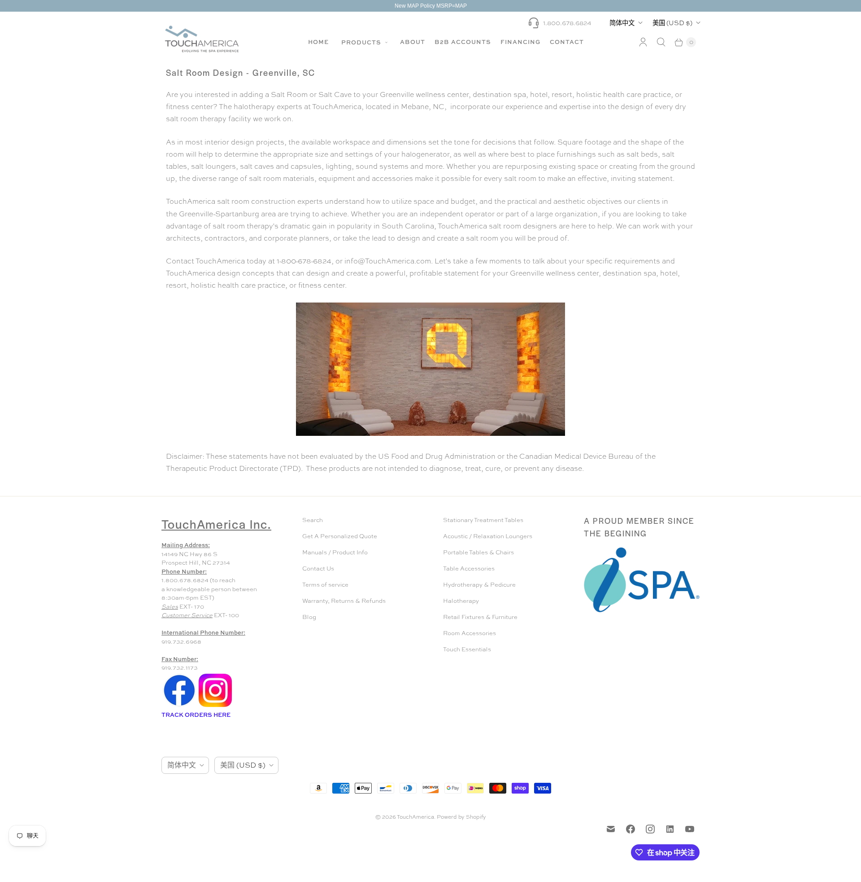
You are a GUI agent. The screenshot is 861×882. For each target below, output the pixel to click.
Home (318, 42)
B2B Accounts (463, 42)
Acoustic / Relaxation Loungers (487, 536)
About (412, 42)
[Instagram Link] (215, 706)
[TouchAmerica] (201, 39)
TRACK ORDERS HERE (196, 715)
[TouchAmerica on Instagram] (650, 829)
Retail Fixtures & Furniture (480, 617)
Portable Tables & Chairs (478, 552)
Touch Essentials (467, 649)
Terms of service (325, 584)
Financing (520, 42)
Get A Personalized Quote (339, 536)
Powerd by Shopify (461, 817)
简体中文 (622, 22)
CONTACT (567, 42)
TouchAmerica (415, 817)
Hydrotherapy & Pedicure (479, 584)
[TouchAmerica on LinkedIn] (670, 829)
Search (312, 520)
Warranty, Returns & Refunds (344, 601)
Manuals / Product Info (335, 552)
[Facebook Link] (179, 706)
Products (362, 42)
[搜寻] (661, 42)
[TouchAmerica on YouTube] (690, 829)
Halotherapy (461, 601)
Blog (309, 617)
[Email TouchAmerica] (611, 829)
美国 (672, 22)
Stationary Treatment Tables (483, 520)
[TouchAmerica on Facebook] (630, 829)
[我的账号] (643, 42)
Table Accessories (469, 568)
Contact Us (318, 568)
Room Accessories (469, 633)
